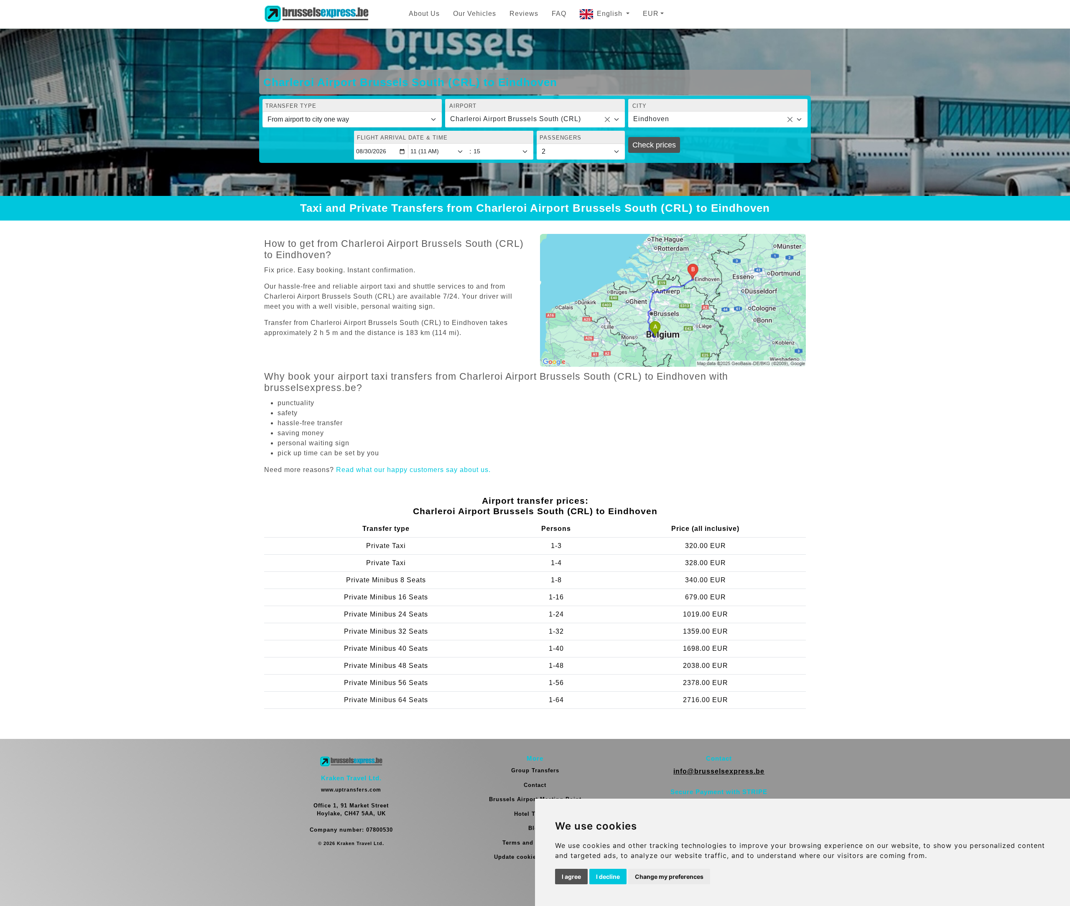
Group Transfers (535, 770)
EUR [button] (651, 13)
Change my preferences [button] (669, 876)
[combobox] (534, 119)
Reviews (524, 13)
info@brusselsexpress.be (718, 771)
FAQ (559, 13)
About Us (424, 13)
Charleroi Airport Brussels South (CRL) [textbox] (515, 118)
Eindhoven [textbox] (651, 118)
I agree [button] (571, 876)
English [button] (610, 13)
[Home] (316, 14)
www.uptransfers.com (351, 790)
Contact (535, 785)
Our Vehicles (474, 13)
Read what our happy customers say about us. (413, 469)
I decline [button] (608, 876)
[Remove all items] (607, 119)
